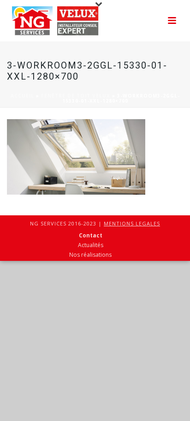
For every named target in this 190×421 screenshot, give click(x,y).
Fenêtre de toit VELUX (75, 95)
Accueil (22, 95)
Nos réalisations (90, 255)
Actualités (90, 245)
